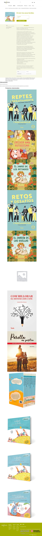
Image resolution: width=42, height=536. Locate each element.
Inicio (7, 8)
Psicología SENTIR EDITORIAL (25, 8)
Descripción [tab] (26, 25)
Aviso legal (17, 527)
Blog (33, 5)
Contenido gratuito (20, 5)
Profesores (25, 5)
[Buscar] (20, 2)
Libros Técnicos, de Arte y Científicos (13, 8)
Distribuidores (10, 528)
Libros (14, 5)
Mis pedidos (14, 528)
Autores (30, 5)
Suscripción (10, 5)
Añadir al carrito (21, 20)
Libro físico (19, 16)
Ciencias (19, 8)
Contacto (14, 527)
